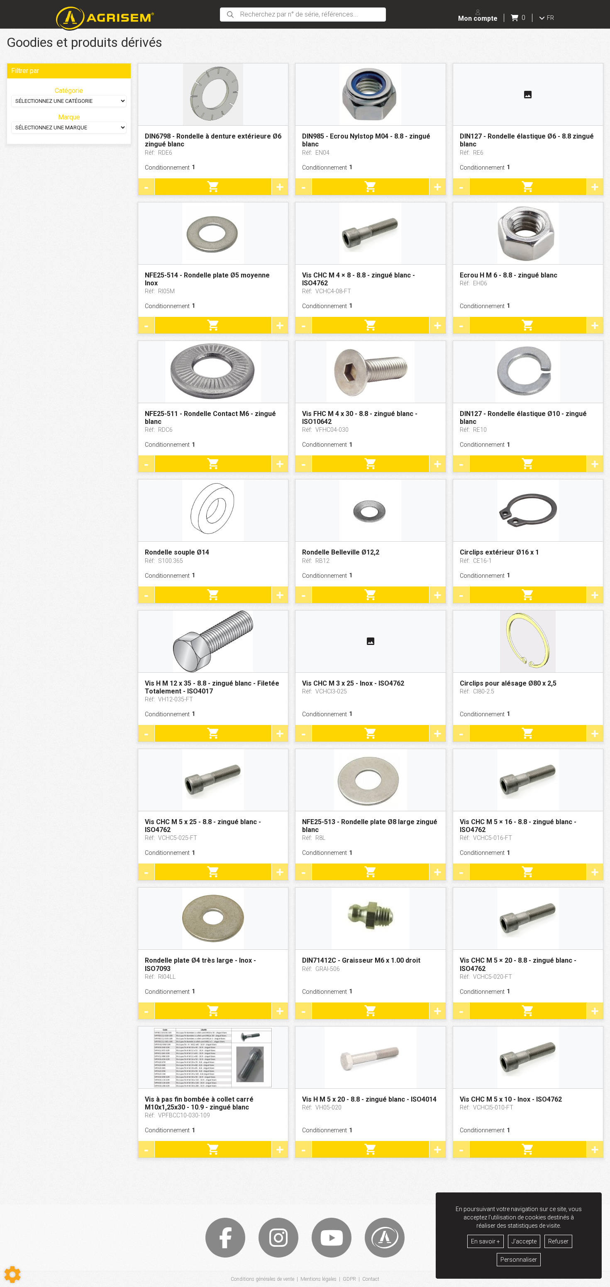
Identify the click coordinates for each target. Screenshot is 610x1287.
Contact (370, 1279)
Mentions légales (318, 1279)
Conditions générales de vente (262, 1279)
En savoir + (485, 1241)
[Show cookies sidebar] (12, 1274)
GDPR (349, 1279)
